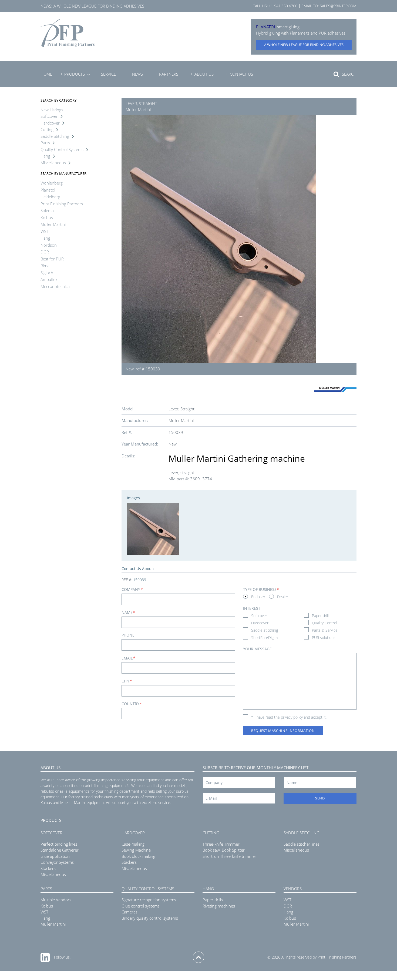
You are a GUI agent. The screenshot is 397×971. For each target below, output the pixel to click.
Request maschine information (283, 730)
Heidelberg (50, 196)
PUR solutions (323, 637)
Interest (251, 608)
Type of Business (261, 589)
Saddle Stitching (55, 136)
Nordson (49, 245)
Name (128, 612)
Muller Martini (53, 224)
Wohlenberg (52, 183)
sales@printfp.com (338, 5)
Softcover (49, 116)
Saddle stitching (264, 630)
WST (44, 231)
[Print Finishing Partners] (68, 33)
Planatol (48, 190)
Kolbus (47, 217)
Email (128, 658)
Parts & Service (325, 630)
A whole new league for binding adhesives (98, 6)
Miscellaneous (53, 162)
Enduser (258, 596)
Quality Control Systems (62, 149)
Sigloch (47, 272)
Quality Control (324, 622)
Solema (47, 210)
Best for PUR (52, 259)
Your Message (257, 648)
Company (132, 589)
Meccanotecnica (55, 286)
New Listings (52, 109)
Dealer (282, 596)
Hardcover (50, 123)
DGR (45, 252)
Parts (45, 142)
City (127, 681)
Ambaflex (49, 279)
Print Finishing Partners (62, 203)
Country (132, 703)
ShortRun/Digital (264, 637)
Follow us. (62, 957)
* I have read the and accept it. (289, 717)
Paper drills (321, 615)
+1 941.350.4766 (283, 5)
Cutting (47, 129)
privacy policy (292, 717)
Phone (128, 635)
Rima (45, 265)
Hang (45, 156)
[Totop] (198, 957)
